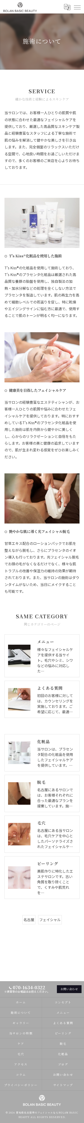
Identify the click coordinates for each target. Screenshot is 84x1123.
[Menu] (77, 7)
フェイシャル (50, 919)
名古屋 (29, 919)
